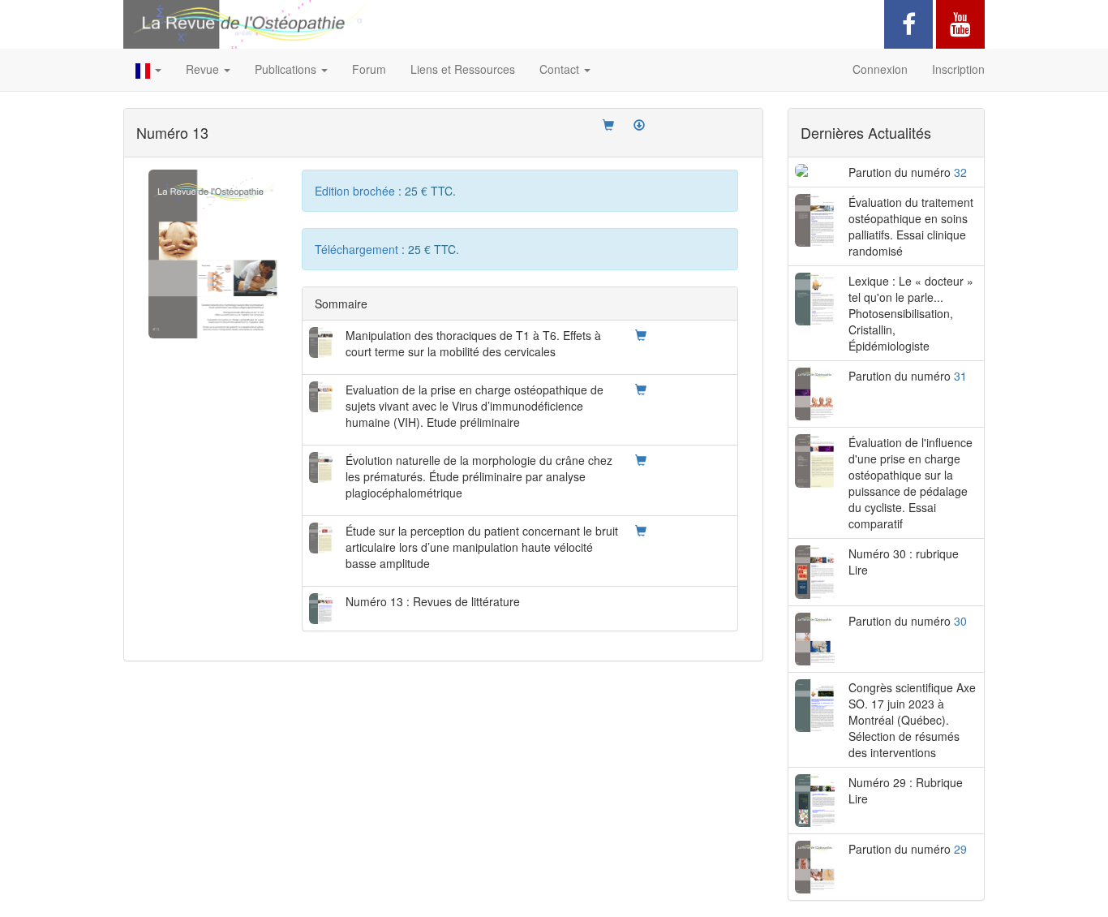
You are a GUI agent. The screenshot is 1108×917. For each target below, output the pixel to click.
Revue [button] (204, 69)
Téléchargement (358, 249)
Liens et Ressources (462, 69)
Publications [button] (287, 69)
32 (960, 172)
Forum (369, 69)
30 (960, 621)
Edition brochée (356, 191)
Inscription (958, 69)
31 (960, 376)
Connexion (880, 69)
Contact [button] (560, 69)
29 (960, 849)
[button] (148, 70)
